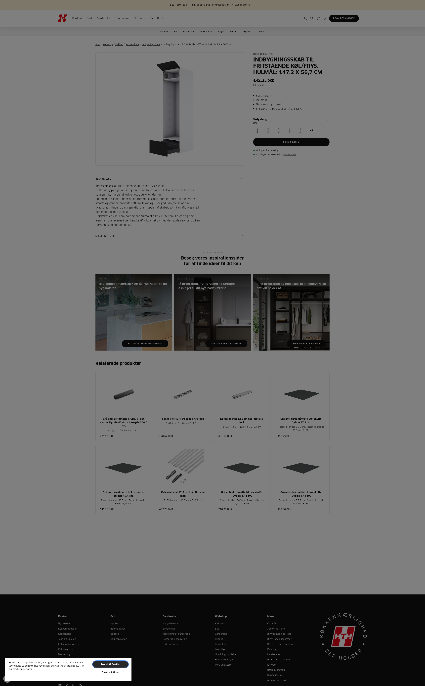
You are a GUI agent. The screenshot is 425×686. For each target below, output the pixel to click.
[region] (68, 669)
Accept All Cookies (110, 664)
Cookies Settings (110, 672)
